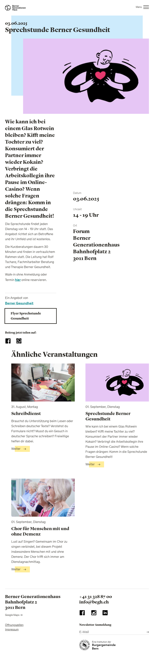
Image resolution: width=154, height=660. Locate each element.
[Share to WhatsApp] (19, 341)
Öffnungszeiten (14, 625)
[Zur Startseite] (15, 7)
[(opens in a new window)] (82, 614)
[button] (142, 7)
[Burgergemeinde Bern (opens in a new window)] (97, 646)
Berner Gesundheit (19, 303)
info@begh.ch (94, 602)
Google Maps (12, 615)
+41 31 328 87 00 (95, 596)
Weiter (15, 449)
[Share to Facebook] (8, 341)
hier (18, 280)
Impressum (12, 629)
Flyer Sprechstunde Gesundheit (26, 315)
